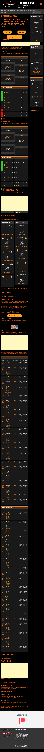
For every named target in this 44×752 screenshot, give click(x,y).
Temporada (25, 360)
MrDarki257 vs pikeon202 (8, 431)
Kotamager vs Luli (7, 616)
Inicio (2, 10)
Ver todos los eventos (39, 42)
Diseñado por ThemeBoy (39, 749)
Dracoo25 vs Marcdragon (8, 388)
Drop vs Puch (22, 271)
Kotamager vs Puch (7, 639)
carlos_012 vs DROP (7, 606)
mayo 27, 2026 (3, 415)
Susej (8, 71)
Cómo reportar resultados (14, 37)
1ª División (7, 32)
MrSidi (8, 63)
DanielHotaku (8, 102)
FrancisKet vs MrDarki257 (8, 402)
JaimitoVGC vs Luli (7, 537)
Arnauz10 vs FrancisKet (8, 473)
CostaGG (7, 177)
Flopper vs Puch (7, 611)
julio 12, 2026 (7, 225)
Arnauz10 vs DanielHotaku (8, 426)
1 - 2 (15, 381)
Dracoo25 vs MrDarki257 (8, 459)
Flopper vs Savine (7, 565)
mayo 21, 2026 (3, 387)
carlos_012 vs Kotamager (7, 593)
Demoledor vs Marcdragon (8, 416)
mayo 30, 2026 (3, 420)
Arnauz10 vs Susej (8, 397)
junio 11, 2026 (3, 458)
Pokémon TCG (35, 10)
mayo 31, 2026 (3, 429)
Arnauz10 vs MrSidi (8, 449)
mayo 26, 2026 (3, 410)
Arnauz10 (7, 112)
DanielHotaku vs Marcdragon (8, 497)
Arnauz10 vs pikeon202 (8, 492)
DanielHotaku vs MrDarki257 (7, 247)
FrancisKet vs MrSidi (8, 487)
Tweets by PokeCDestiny (34, 110)
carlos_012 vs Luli (7, 570)
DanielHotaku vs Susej (8, 383)
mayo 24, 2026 (3, 392)
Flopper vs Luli (21, 259)
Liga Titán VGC (25, 3)
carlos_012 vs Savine (7, 634)
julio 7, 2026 (7, 276)
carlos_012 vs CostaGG (21, 246)
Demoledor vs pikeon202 (8, 407)
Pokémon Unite (3, 12)
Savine (8, 141)
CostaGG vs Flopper (8, 648)
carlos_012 (7, 169)
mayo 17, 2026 (3, 377)
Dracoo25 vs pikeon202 (8, 364)
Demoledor (7, 110)
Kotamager (8, 175)
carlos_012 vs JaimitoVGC (7, 514)
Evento (8, 360)
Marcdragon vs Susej (8, 478)
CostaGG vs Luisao (8, 579)
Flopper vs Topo (7, 602)
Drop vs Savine (21, 283)
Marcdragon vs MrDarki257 (8, 454)
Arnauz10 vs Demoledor (7, 234)
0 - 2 (15, 376)
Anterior (3, 651)
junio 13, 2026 (3, 610)
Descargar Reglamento (14, 315)
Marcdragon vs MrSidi (8, 374)
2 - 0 (15, 362)
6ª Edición (21, 10)
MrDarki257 (8, 107)
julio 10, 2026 (7, 263)
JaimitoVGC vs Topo (7, 644)
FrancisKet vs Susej (8, 412)
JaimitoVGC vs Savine (7, 625)
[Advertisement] (20, 44)
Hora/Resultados (15, 360)
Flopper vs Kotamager (8, 528)
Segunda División (12, 10)
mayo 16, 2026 (3, 363)
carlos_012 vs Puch (7, 556)
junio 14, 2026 (3, 467)
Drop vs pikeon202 (7, 285)
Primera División (6, 10)
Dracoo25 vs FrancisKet (7, 260)
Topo (8, 145)
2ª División (21, 32)
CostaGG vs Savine (8, 584)
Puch (7, 172)
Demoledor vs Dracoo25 (8, 440)
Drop (6, 115)
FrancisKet (8, 75)
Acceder (25, 10)
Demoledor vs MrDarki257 (8, 482)
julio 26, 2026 (36, 96)
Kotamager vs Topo (21, 234)
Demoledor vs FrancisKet (8, 369)
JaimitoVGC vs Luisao (7, 588)
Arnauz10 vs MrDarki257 (8, 379)
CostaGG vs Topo (8, 620)
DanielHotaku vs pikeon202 (8, 468)
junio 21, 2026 (3, 481)
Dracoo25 (7, 97)
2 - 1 (15, 367)
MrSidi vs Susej (7, 272)
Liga (20, 360)
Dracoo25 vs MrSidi (8, 421)
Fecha (3, 360)
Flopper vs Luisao (7, 551)
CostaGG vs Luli (8, 519)
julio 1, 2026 (37, 18)
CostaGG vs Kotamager (8, 546)
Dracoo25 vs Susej (8, 501)
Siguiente (25, 651)
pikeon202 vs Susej (8, 445)
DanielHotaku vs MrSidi (8, 393)
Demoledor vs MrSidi (8, 464)
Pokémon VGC (30, 10)
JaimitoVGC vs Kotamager (7, 574)
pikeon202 (7, 105)
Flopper (8, 133)
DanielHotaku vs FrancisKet (8, 435)
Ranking (17, 10)
